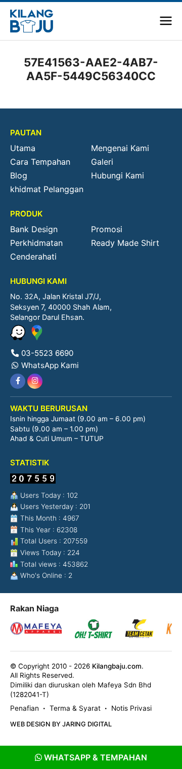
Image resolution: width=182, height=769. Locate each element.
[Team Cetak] (139, 630)
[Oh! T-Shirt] (93, 630)
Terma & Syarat (75, 708)
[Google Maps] (36, 337)
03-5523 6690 (46, 353)
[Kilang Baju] (31, 21)
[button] (166, 21)
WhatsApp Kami (49, 365)
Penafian (24, 708)
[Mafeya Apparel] (36, 630)
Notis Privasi (131, 708)
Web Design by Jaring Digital (61, 724)
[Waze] (19, 337)
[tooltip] (17, 381)
